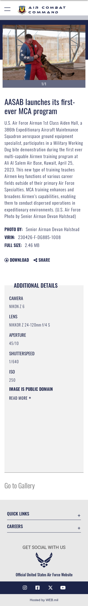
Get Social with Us (44, 547)
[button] (7, 10)
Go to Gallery (19, 485)
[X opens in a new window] (50, 587)
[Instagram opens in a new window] (24, 587)
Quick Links (18, 513)
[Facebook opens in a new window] (37, 587)
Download (19, 260)
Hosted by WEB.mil (44, 600)
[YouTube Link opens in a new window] (63, 587)
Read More (19, 398)
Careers (15, 526)
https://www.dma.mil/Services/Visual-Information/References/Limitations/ (37, 457)
